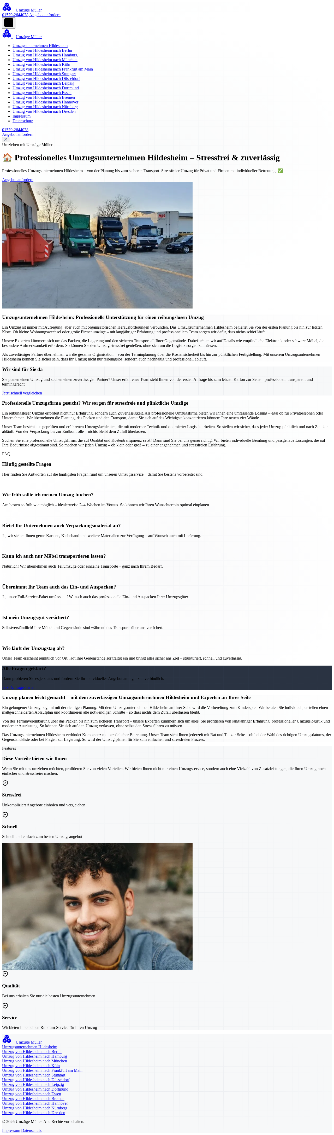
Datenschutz (23, 121)
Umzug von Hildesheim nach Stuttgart (44, 74)
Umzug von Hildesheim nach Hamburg (45, 55)
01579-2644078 (15, 15)
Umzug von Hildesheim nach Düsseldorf (46, 78)
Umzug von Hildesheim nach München (45, 59)
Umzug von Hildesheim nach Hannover (45, 102)
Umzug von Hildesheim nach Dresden (44, 111)
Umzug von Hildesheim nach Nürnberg (45, 106)
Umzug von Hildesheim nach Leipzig (43, 83)
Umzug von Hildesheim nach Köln (41, 64)
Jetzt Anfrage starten (18, 687)
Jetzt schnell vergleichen (22, 393)
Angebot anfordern (45, 15)
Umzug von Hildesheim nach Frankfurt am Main (53, 69)
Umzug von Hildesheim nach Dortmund (46, 88)
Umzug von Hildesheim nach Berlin (42, 50)
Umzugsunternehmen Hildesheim (40, 45)
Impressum (22, 116)
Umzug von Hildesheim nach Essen (42, 92)
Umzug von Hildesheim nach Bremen (44, 97)
